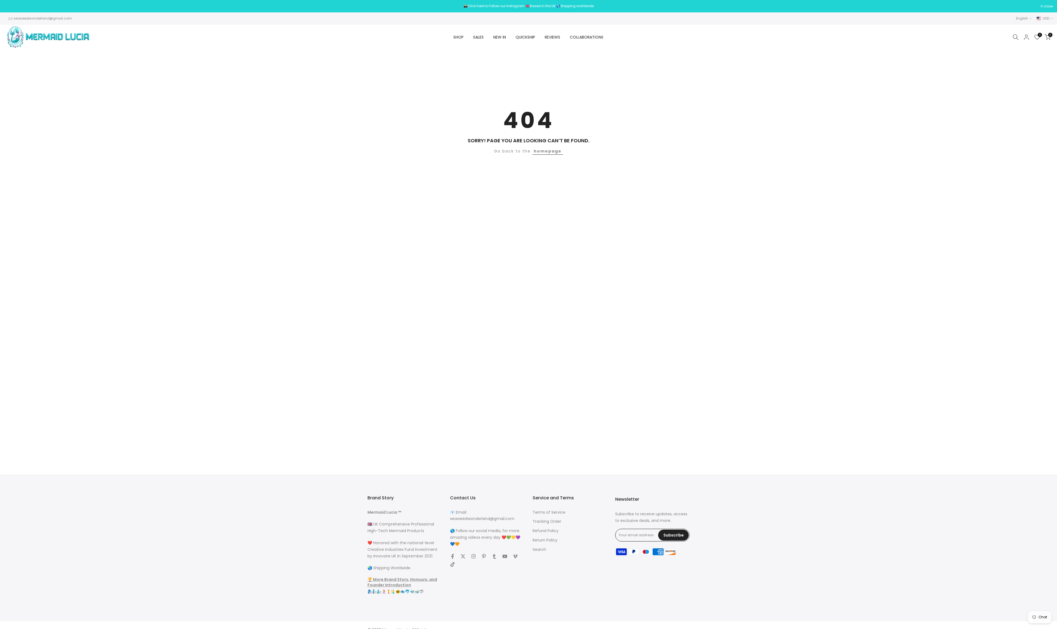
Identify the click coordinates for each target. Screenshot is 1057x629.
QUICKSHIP (525, 37)
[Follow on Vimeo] (515, 556)
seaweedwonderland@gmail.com (42, 18)
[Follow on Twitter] (463, 556)
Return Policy (545, 540)
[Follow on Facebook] (452, 556)
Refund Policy (546, 531)
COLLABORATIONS (586, 37)
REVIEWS (552, 37)
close (12, 6)
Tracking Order (547, 521)
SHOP (458, 37)
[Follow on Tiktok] (452, 564)
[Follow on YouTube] (504, 556)
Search (539, 549)
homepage (548, 151)
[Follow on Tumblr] (494, 556)
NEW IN (499, 37)
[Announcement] (528, 6)
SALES (478, 37)
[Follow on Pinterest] (483, 556)
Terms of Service (549, 512)
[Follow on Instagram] (473, 556)
